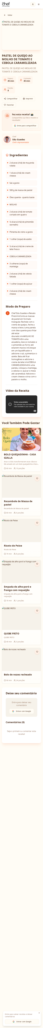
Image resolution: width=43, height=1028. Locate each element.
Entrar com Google (23, 1021)
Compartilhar (12, 98)
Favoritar (10, 105)
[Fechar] (39, 1013)
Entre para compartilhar (26, 125)
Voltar (10, 15)
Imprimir (29, 98)
